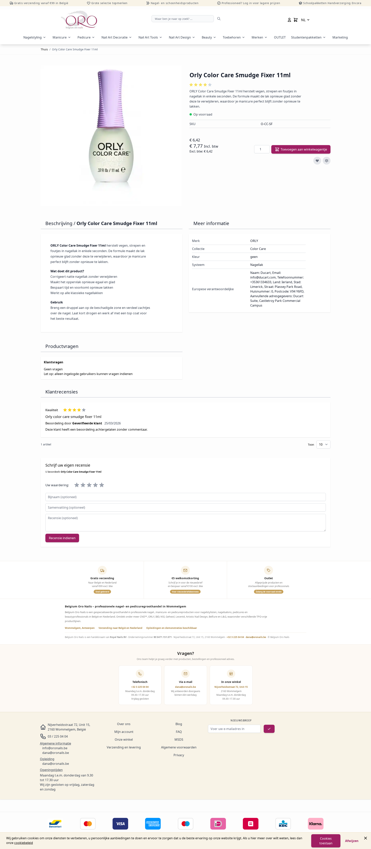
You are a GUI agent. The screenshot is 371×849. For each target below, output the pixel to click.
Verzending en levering (124, 747)
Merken (257, 37)
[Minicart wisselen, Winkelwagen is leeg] (296, 20)
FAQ (179, 732)
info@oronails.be (54, 748)
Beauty (207, 37)
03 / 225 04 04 (58, 736)
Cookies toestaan (325, 840)
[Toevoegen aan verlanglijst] (317, 161)
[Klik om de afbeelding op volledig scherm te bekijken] (111, 135)
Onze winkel (124, 739)
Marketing (340, 37)
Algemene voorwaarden (179, 747)
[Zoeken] (219, 18)
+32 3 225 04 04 (235, 637)
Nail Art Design (180, 37)
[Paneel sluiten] (365, 838)
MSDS (178, 739)
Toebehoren (232, 37)
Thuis (44, 49)
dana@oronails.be (256, 637)
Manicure (60, 37)
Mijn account (123, 732)
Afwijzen (352, 841)
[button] (201, 84)
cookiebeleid (23, 843)
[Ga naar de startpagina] (79, 20)
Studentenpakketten (306, 37)
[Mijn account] (289, 20)
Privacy (179, 755)
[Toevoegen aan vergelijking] (326, 161)
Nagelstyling (32, 37)
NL (303, 20)
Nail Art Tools (148, 37)
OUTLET (280, 37)
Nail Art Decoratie (114, 37)
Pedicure (84, 37)
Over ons (123, 724)
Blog (178, 724)
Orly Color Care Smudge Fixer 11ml (75, 49)
